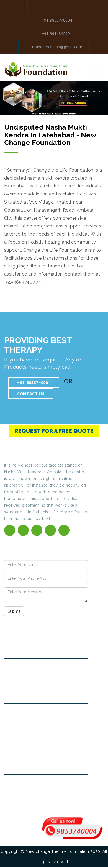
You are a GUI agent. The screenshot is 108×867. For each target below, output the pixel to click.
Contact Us (31, 393)
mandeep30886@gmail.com (56, 46)
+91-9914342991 (57, 33)
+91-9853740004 (57, 20)
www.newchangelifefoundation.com (41, 726)
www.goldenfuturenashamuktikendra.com (47, 742)
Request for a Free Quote (54, 431)
